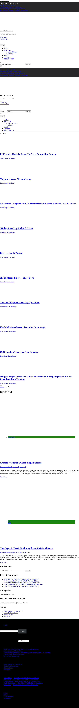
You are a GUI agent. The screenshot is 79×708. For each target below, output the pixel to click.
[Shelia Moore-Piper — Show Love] (11, 273)
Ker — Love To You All (7, 5)
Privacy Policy (8, 614)
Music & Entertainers (6, 31)
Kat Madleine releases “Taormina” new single (14, 10)
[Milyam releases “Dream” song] (11, 175)
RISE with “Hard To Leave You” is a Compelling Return (28, 154)
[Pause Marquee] (1, 385)
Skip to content (4, 1)
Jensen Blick (8, 579)
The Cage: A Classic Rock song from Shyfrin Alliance (26, 548)
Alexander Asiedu (5, 467)
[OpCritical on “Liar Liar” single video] (11, 348)
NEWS (6, 55)
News (5, 695)
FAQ (5, 625)
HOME (6, 48)
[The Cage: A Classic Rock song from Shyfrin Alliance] (33, 518)
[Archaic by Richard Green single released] (33, 434)
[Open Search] (1, 62)
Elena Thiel (7, 586)
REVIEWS (7, 50)
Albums (10, 54)
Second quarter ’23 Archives (8, 641)
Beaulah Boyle (8, 583)
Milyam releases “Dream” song (15, 179)
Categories (3, 594)
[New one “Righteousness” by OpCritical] (11, 298)
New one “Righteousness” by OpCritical (12, 9)
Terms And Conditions (11, 613)
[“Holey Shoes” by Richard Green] (11, 224)
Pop (9, 521)
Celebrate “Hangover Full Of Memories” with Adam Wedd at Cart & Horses (38, 203)
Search (2, 628)
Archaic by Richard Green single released (20, 462)
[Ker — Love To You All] (11, 249)
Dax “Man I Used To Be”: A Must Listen (26, 579)
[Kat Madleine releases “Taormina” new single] (11, 323)
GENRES (7, 57)
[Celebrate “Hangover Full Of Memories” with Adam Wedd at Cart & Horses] (11, 199)
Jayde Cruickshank (9, 584)
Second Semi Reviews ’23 (8, 603)
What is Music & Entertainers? (13, 611)
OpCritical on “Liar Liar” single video (19, 352)
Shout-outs (7, 698)
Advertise (7, 616)
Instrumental (11, 437)
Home (2, 387)
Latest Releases (12, 52)
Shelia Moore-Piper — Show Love (10, 7)
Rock (9, 523)
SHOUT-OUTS (9, 59)
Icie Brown (7, 581)
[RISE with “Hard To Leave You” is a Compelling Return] (11, 150)
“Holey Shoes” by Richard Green (16, 228)
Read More (3, 477)
